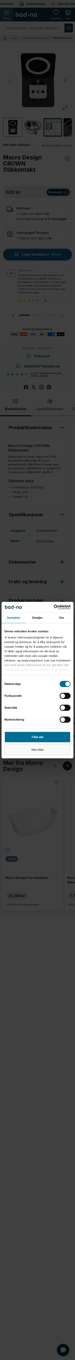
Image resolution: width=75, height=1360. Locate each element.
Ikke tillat (37, 749)
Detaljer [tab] (37, 617)
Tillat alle (37, 737)
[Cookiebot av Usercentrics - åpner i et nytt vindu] (54, 607)
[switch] (65, 696)
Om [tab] (61, 617)
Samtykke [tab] (13, 617)
